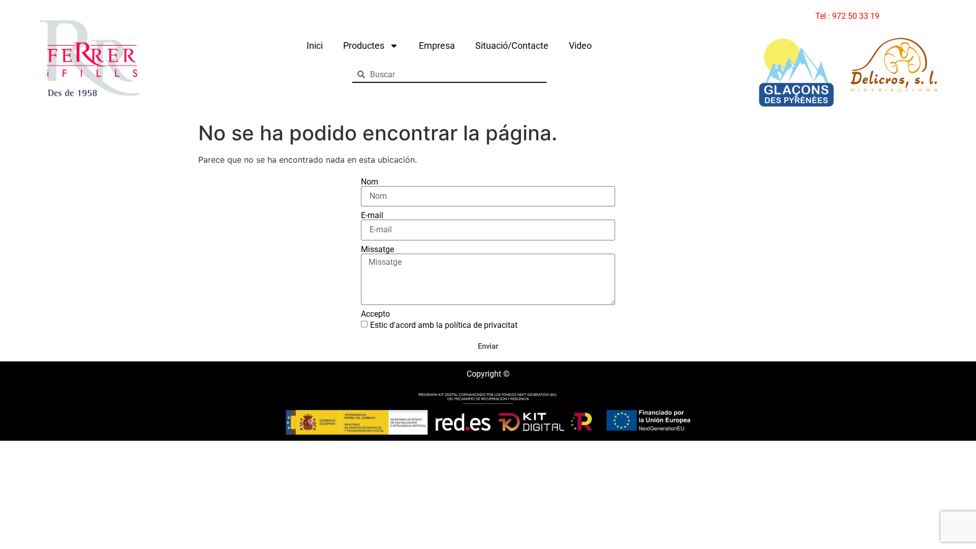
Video (580, 45)
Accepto (375, 314)
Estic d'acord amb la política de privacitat (443, 325)
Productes (363, 45)
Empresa (437, 45)
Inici (315, 45)
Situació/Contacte (511, 45)
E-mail (372, 215)
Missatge (377, 250)
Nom (369, 182)
